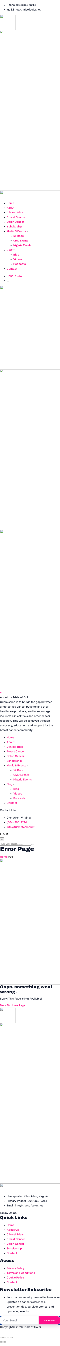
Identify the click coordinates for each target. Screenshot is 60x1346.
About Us (13, 1229)
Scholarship (14, 226)
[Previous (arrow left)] (1, 1341)
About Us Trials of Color (15, 697)
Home (10, 203)
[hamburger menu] (8, 281)
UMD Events (20, 240)
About (10, 207)
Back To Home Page (12, 1005)
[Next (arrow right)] (4, 1341)
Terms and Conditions (21, 1272)
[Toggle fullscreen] (4, 1337)
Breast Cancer (16, 217)
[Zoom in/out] (1, 1337)
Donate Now (14, 276)
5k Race (18, 235)
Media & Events (16, 231)
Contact (12, 268)
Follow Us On (8, 1212)
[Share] (8, 1337)
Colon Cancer (15, 221)
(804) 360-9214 (17, 822)
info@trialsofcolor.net (20, 827)
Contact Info (8, 810)
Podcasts (19, 264)
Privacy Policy (15, 1268)
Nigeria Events (22, 245)
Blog (10, 250)
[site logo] (30, 106)
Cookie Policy (15, 1277)
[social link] (1, 834)
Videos (17, 259)
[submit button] (33, 844)
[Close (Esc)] (11, 1337)
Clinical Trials (15, 212)
